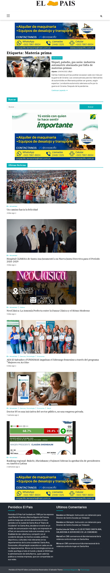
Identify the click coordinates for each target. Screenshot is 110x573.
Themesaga (84, 570)
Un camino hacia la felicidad (22, 209)
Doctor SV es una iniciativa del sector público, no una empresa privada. (45, 411)
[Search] (101, 16)
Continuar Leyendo (59, 90)
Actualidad (13, 206)
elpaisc (55, 72)
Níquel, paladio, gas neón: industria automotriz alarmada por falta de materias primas (73, 65)
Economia (40, 356)
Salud (49, 408)
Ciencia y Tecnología (27, 356)
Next (92, 36)
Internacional (57, 58)
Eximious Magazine (70, 570)
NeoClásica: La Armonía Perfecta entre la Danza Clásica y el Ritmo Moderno (48, 310)
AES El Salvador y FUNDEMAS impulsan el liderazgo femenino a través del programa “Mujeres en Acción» (53, 361)
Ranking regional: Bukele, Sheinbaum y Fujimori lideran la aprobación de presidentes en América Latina (53, 462)
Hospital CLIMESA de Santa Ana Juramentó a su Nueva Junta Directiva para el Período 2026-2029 (53, 260)
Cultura (22, 307)
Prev (18, 36)
